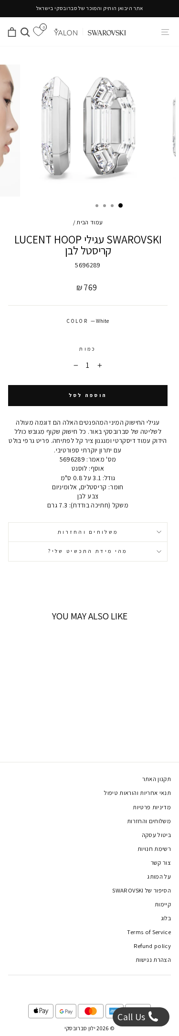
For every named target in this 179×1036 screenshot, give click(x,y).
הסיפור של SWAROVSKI (141, 890)
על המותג (159, 876)
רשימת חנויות (154, 849)
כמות (87, 348)
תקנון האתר (156, 779)
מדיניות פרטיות (152, 807)
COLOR (88, 321)
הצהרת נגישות (153, 960)
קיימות (163, 904)
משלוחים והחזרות (88, 532)
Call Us (132, 1017)
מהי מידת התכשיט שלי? (87, 551)
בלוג (166, 918)
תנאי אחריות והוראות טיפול (137, 793)
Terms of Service (149, 932)
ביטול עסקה (156, 835)
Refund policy (152, 946)
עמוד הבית (89, 222)
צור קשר (161, 863)
